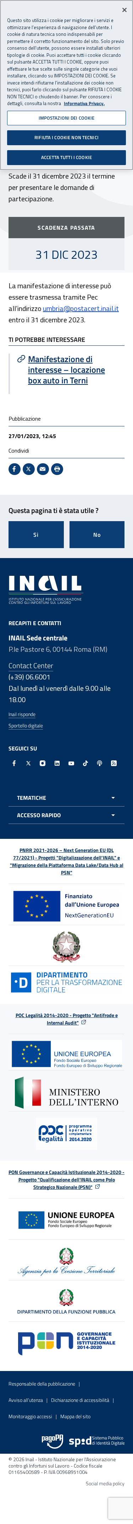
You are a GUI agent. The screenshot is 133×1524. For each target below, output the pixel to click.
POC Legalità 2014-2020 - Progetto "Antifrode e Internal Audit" (67, 1018)
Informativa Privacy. (84, 103)
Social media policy (105, 1483)
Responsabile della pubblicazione (42, 1383)
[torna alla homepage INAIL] (46, 589)
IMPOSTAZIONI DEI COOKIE (67, 117)
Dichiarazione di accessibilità (80, 1400)
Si (36, 534)
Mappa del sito (75, 1416)
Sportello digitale (26, 725)
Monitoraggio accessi (30, 1416)
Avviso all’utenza (26, 1400)
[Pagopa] (52, 1442)
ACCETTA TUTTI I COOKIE (66, 157)
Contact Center (31, 665)
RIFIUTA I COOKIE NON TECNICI (66, 137)
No (97, 534)
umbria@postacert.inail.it (81, 308)
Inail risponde (22, 714)
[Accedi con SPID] (96, 1441)
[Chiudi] (124, 10)
